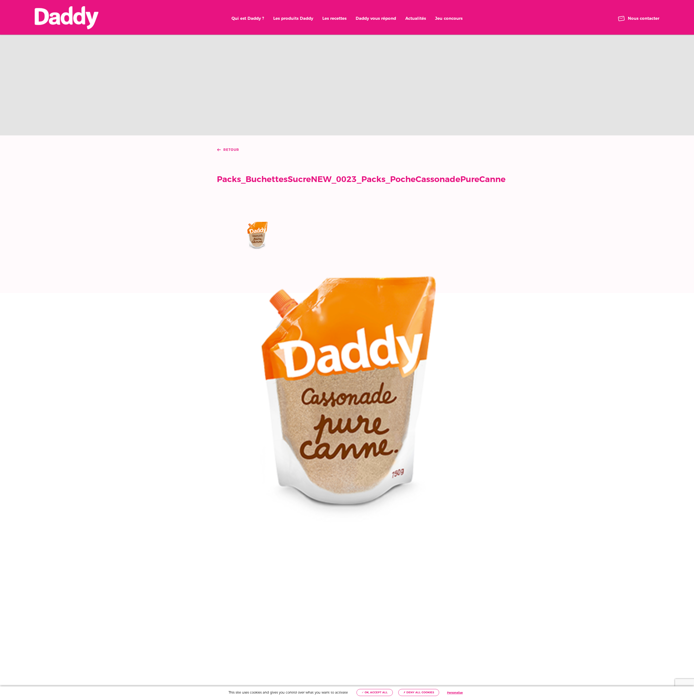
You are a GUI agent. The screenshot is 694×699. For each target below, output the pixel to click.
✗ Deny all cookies (418, 692)
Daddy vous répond (376, 18)
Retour (231, 149)
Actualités (415, 18)
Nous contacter (643, 18)
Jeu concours (448, 18)
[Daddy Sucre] (66, 17)
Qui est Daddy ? (248, 18)
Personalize (455, 692)
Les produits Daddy (293, 18)
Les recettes (334, 18)
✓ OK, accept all (375, 692)
